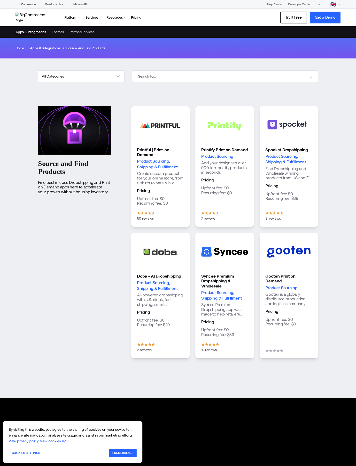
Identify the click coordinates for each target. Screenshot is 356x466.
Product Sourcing (153, 161)
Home (19, 48)
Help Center (274, 4)
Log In (320, 4)
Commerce (28, 4)
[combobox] (225, 76)
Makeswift (80, 4)
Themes (58, 32)
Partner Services (82, 32)
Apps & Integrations (30, 32)
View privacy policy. (24, 441)
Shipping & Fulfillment (157, 167)
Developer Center (299, 4)
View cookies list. (53, 441)
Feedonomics (54, 4)
